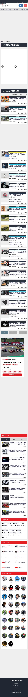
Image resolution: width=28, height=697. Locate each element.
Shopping (3, 3)
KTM (23, 525)
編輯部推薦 (5, 530)
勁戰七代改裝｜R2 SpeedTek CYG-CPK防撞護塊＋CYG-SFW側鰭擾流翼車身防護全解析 (17, 451)
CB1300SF (12, 244)
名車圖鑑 (19, 532)
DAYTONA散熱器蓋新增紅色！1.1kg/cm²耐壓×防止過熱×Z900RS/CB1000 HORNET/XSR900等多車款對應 (16, 195)
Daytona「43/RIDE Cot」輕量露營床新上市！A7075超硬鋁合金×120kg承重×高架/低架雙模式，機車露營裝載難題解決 (18, 228)
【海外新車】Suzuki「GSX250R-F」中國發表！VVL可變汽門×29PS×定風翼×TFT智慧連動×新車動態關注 (17, 481)
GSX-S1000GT (13, 201)
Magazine (13, 3)
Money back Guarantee (16, 690)
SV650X (16, 316)
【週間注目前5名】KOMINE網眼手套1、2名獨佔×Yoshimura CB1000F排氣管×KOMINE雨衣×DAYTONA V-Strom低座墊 (18, 99)
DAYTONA (18, 534)
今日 (6, 439)
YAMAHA (5, 525)
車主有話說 (16, 523)
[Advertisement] (14, 26)
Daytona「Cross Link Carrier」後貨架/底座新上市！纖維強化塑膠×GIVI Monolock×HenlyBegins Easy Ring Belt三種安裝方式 (17, 238)
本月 (22, 439)
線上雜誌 (8, 9)
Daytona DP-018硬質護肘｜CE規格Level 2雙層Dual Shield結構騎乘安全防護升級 (17, 302)
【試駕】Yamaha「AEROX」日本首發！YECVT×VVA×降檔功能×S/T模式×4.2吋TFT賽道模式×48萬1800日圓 (17, 443)
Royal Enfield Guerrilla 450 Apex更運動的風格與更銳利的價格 (17, 489)
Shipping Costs (16, 685)
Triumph (18, 525)
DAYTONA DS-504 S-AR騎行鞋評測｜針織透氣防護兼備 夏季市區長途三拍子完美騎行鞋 (17, 324)
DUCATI (4, 537)
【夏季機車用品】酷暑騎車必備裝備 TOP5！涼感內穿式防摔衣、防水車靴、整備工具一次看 (17, 166)
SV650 (11, 316)
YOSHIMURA (12, 532)
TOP (2, 9)
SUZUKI (9, 523)
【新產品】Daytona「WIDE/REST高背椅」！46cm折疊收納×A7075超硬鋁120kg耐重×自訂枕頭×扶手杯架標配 (18, 119)
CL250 (20, 199)
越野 (4, 523)
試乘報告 (19, 530)
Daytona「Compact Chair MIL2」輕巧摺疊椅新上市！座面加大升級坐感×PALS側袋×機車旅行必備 (17, 218)
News (8, 3)
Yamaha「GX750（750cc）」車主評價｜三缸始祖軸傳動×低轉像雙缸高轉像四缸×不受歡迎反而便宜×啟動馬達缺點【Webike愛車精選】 (17, 474)
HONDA (4, 532)
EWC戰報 (15, 9)
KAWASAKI (5, 534)
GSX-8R (18, 244)
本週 (14, 439)
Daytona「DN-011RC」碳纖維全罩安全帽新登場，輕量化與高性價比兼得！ (17, 293)
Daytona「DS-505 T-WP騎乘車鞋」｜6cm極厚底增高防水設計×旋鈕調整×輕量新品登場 (18, 283)
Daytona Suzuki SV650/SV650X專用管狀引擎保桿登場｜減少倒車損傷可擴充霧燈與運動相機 (17, 312)
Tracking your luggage (16, 692)
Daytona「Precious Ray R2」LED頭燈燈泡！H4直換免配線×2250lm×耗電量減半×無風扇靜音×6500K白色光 (17, 176)
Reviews (24, 2)
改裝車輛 (12, 530)
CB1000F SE (18, 242)
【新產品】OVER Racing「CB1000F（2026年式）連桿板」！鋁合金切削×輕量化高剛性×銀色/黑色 (17, 496)
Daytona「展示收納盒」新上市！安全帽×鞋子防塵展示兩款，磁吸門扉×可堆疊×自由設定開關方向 (17, 209)
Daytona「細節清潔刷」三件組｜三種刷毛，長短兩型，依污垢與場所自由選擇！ (17, 264)
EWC (12, 534)
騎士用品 (11, 525)
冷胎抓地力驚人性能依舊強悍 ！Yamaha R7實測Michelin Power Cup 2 (17, 512)
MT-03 (19, 201)
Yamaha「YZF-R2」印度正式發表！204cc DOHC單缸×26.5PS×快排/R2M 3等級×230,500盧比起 (17, 458)
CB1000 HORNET (14, 199)
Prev (2, 66)
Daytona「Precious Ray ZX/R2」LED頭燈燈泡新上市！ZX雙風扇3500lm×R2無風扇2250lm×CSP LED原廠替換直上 (18, 185)
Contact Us (16, 683)
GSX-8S (23, 244)
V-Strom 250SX (13, 158)
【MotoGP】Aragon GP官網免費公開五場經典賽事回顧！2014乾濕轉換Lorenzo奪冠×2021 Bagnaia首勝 (17, 504)
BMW (23, 523)
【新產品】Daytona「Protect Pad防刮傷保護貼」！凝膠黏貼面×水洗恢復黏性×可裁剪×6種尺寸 (18, 109)
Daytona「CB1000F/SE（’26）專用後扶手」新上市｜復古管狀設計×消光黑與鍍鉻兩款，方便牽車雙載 (18, 252)
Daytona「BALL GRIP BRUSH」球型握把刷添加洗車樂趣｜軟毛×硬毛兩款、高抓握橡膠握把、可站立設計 (18, 273)
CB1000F (12, 242)
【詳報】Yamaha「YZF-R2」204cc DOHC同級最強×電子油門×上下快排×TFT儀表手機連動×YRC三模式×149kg (17, 466)
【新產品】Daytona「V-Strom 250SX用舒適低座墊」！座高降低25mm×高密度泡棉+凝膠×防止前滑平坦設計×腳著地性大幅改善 (18, 154)
